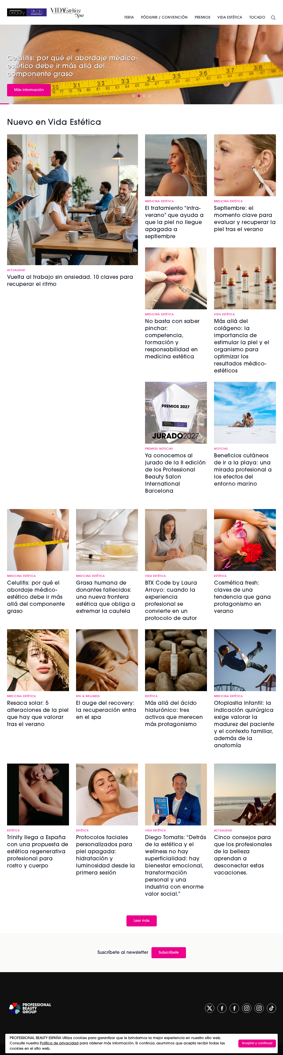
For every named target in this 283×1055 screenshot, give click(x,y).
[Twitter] (209, 1008)
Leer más (141, 921)
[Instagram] (246, 1008)
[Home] (27, 12)
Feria (129, 17)
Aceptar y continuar (257, 1043)
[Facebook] (222, 1008)
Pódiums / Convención (164, 17)
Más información (29, 90)
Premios (202, 17)
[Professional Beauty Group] (30, 1008)
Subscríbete (169, 952)
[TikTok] (271, 1008)
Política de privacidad (59, 1043)
